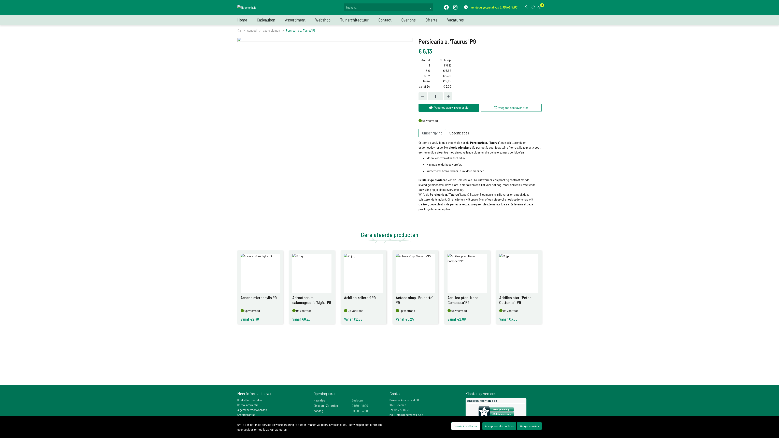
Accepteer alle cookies (499, 426)
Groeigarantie (246, 415)
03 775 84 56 (402, 410)
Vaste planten (272, 30)
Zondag (318, 411)
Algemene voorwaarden (252, 410)
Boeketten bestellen (250, 400)
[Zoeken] (429, 7)
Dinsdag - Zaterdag (326, 405)
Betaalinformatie (248, 405)
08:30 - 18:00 (360, 405)
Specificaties (459, 132)
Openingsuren (325, 393)
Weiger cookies (529, 426)
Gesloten (357, 400)
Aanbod (252, 30)
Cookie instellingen (466, 426)
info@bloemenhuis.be (409, 415)
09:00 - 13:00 (360, 411)
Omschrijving (432, 132)
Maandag (319, 400)
